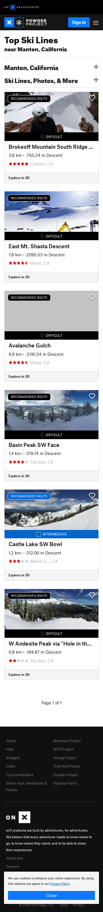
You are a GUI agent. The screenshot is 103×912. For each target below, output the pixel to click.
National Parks (65, 783)
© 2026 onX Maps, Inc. (36, 905)
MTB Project (63, 749)
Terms (63, 905)
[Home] (28, 22)
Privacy (78, 905)
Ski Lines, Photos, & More (41, 79)
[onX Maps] (18, 821)
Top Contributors (19, 774)
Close (51, 895)
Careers (12, 866)
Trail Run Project (66, 766)
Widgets (12, 757)
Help (10, 749)
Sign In (79, 22)
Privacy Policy (60, 884)
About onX (14, 858)
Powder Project (65, 774)
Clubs (10, 766)
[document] (51, 888)
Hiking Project (64, 757)
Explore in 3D (19, 178)
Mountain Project (67, 740)
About (11, 740)
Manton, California (31, 66)
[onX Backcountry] (22, 7)
